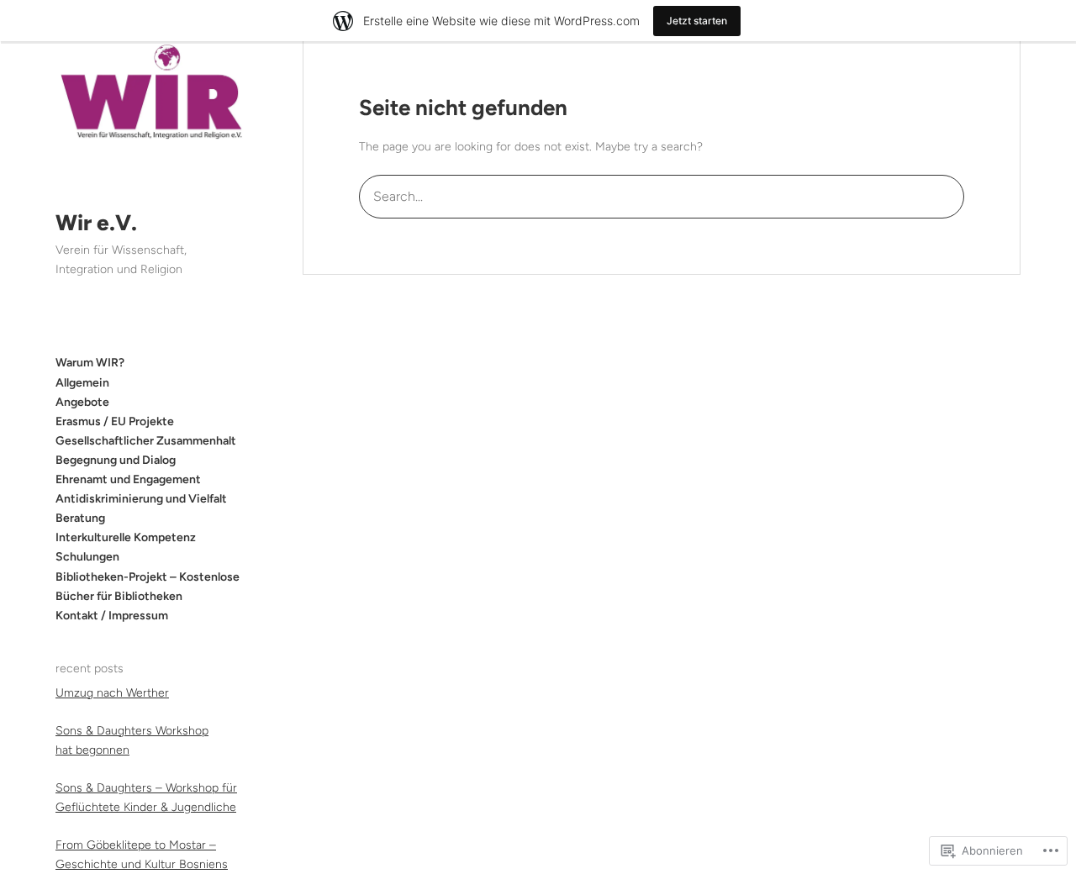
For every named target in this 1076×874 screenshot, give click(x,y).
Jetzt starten (697, 20)
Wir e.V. (96, 222)
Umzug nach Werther (112, 692)
